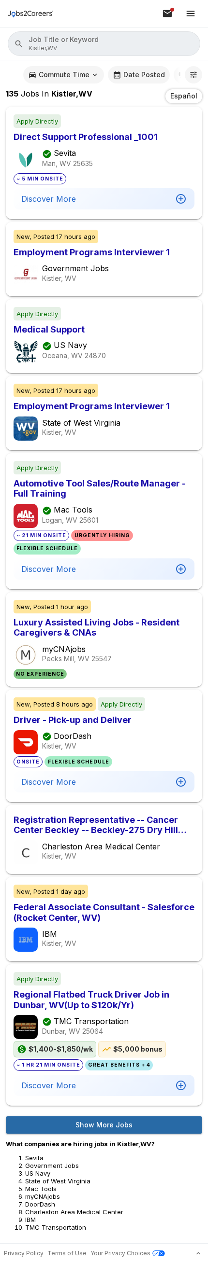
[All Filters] (193, 74)
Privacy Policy (24, 1253)
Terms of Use (67, 1253)
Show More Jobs (104, 1125)
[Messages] (167, 13)
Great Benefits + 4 (119, 1065)
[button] (104, 43)
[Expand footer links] (198, 1253)
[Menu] (190, 13)
